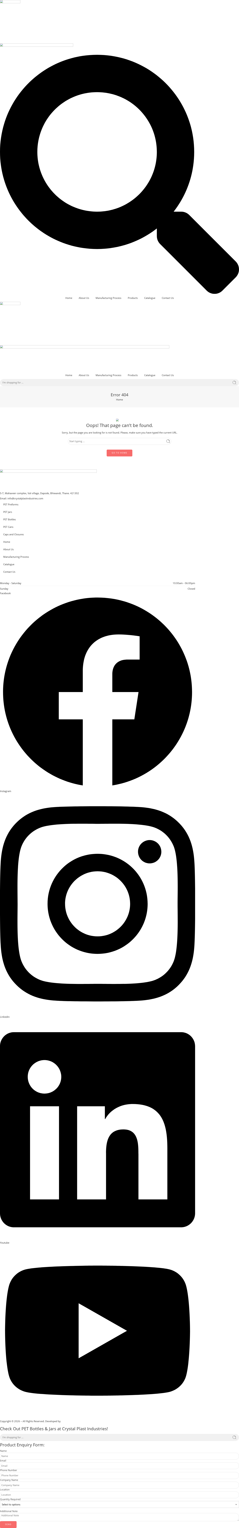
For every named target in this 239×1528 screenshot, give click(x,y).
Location (5, 1489)
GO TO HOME (119, 452)
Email (3, 1461)
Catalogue (149, 298)
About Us (84, 298)
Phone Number (8, 1470)
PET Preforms (10, 504)
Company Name (9, 1480)
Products (133, 298)
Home (68, 298)
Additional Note (9, 1511)
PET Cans (8, 526)
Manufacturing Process (108, 298)
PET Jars (7, 512)
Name (3, 1451)
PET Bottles (9, 519)
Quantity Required (10, 1499)
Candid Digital (69, 1421)
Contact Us (168, 298)
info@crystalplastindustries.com (25, 498)
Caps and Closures (13, 534)
